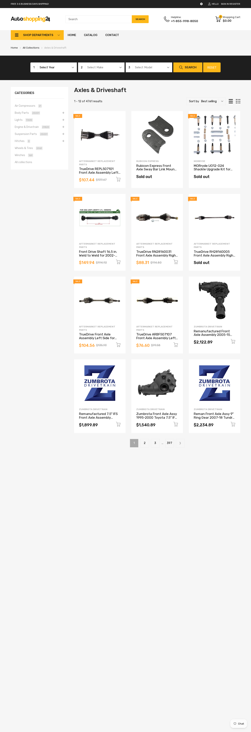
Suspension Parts (31, 134)
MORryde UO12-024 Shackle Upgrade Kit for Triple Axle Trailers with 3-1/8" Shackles (214, 171)
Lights (23, 120)
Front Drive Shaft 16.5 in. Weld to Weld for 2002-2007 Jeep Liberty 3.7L (98, 255)
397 (169, 443)
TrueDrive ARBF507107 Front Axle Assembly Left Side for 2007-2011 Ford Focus (156, 339)
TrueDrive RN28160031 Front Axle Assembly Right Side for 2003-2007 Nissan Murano (156, 257)
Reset (211, 67)
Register (234, 4)
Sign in (225, 4)
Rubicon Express (147, 161)
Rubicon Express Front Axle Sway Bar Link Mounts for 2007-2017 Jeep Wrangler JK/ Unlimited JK (157, 171)
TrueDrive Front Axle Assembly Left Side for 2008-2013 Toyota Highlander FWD (97, 339)
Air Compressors (28, 106)
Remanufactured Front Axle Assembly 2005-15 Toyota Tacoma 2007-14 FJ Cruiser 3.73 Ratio (212, 336)
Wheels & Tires (28, 148)
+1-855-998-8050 (184, 21)
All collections (23, 162)
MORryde (199, 161)
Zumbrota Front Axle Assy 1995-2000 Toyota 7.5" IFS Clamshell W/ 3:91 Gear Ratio (156, 419)
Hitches (22, 141)
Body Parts (27, 113)
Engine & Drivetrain (32, 127)
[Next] (180, 443)
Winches (24, 155)
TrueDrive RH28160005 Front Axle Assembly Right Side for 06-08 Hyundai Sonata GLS (214, 257)
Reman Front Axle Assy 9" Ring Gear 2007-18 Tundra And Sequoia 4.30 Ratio (214, 417)
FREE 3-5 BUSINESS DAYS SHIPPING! (30, 4)
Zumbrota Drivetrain (208, 326)
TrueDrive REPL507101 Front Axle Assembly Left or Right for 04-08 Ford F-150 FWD (99, 174)
